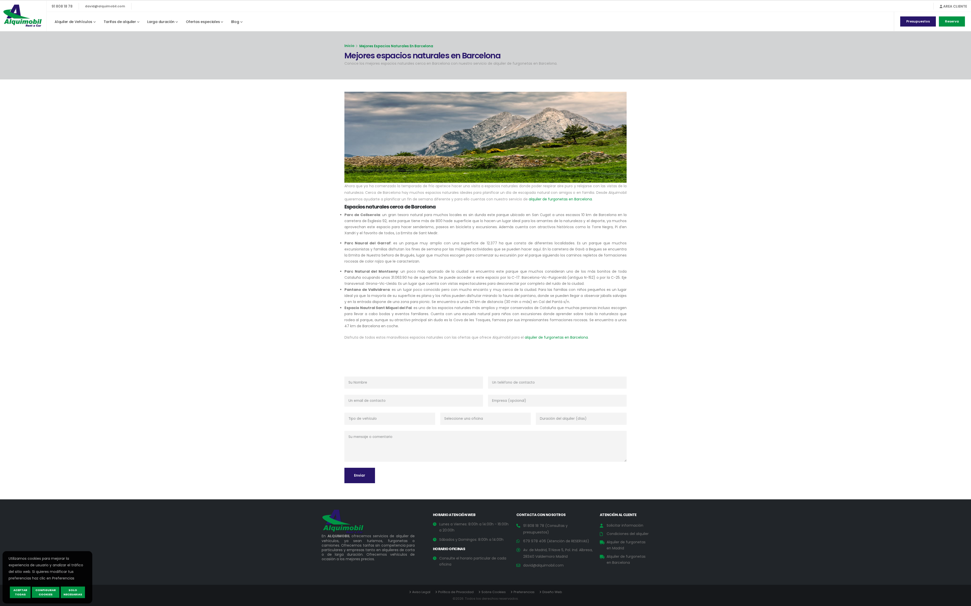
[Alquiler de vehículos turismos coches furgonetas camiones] (347, 522)
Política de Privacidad (456, 592)
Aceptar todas (20, 592)
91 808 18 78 (62, 6)
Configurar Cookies (45, 592)
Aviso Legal (421, 592)
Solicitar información (625, 525)
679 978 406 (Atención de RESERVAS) (556, 541)
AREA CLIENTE (954, 6)
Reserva (952, 21)
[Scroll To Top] (962, 600)
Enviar (359, 475)
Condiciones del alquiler (628, 533)
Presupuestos (918, 21)
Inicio (349, 45)
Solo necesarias (72, 592)
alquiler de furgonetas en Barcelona (560, 199)
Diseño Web (552, 592)
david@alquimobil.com (105, 6)
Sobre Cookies (493, 592)
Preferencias (524, 592)
